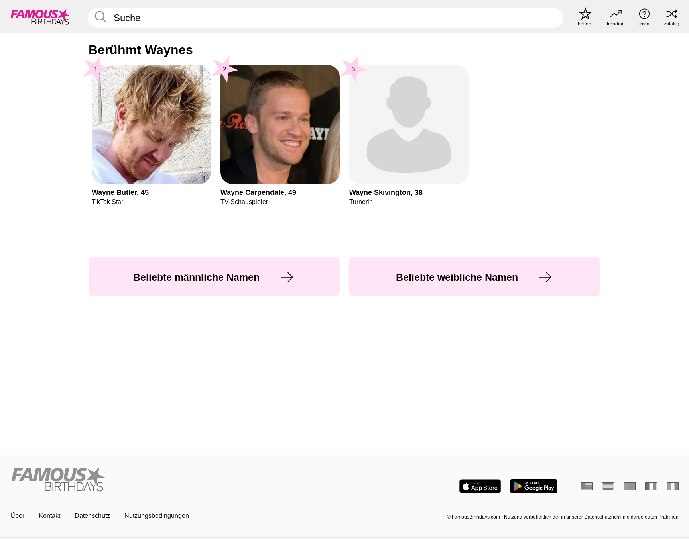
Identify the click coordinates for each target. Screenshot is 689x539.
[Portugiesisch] (630, 486)
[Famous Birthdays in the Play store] (533, 486)
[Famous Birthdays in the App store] (480, 486)
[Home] (175, 479)
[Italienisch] (673, 486)
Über (17, 515)
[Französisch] (651, 486)
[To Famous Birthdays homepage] (40, 17)
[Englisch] (587, 486)
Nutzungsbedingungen (156, 515)
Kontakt (49, 515)
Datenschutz (92, 515)
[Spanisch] (608, 486)
